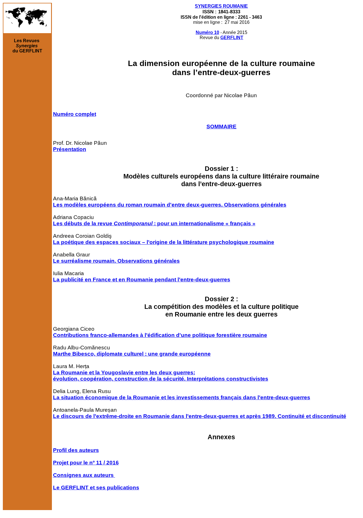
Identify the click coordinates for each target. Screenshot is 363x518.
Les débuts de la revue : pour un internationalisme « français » (154, 223)
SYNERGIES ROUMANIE (221, 6)
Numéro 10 (207, 32)
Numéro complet (74, 114)
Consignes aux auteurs (84, 475)
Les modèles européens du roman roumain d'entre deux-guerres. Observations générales (169, 205)
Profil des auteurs (76, 450)
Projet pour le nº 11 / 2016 (86, 463)
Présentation (69, 149)
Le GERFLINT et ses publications (96, 488)
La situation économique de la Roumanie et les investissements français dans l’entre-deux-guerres (181, 397)
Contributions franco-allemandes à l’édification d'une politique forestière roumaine (160, 335)
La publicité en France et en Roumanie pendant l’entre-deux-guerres (141, 280)
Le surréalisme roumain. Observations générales (116, 261)
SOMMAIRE (221, 127)
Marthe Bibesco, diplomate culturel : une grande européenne (132, 354)
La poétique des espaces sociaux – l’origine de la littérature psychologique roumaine (163, 242)
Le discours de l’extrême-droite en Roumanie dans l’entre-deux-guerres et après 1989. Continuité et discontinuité (199, 416)
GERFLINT (231, 37)
